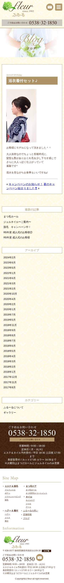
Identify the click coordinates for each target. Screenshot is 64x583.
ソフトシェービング (13, 496)
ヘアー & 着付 (11, 510)
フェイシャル (10, 490)
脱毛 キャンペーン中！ (17, 227)
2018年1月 (10, 371)
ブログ (26, 518)
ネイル (29, 497)
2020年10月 (10, 293)
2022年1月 (10, 273)
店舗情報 (27, 514)
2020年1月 (10, 309)
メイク (7, 518)
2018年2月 (10, 366)
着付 (6, 521)
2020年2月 (10, 304)
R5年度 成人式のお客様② (18, 232)
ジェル (28, 504)
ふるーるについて (13, 407)
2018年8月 (10, 335)
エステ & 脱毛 (11, 486)
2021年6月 (10, 278)
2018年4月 (10, 356)
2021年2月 (10, 288)
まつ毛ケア (31, 486)
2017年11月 (10, 382)
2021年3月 (10, 283)
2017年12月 (10, 377)
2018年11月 (10, 325)
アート (28, 507)
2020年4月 (10, 299)
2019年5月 (10, 319)
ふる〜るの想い (30, 510)
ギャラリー (10, 412)
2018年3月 (10, 361)
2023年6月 (10, 262)
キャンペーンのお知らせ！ (26, 184)
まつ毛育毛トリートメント (36, 493)
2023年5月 (10, 267)
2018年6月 (10, 345)
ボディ (7, 493)
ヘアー (7, 514)
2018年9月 (10, 330)
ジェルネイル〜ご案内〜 (17, 221)
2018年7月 (10, 340)
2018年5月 (10, 350)
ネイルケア (30, 500)
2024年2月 (10, 257)
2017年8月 (10, 387)
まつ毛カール (11, 216)
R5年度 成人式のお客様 (17, 237)
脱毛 (6, 500)
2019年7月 (10, 314)
